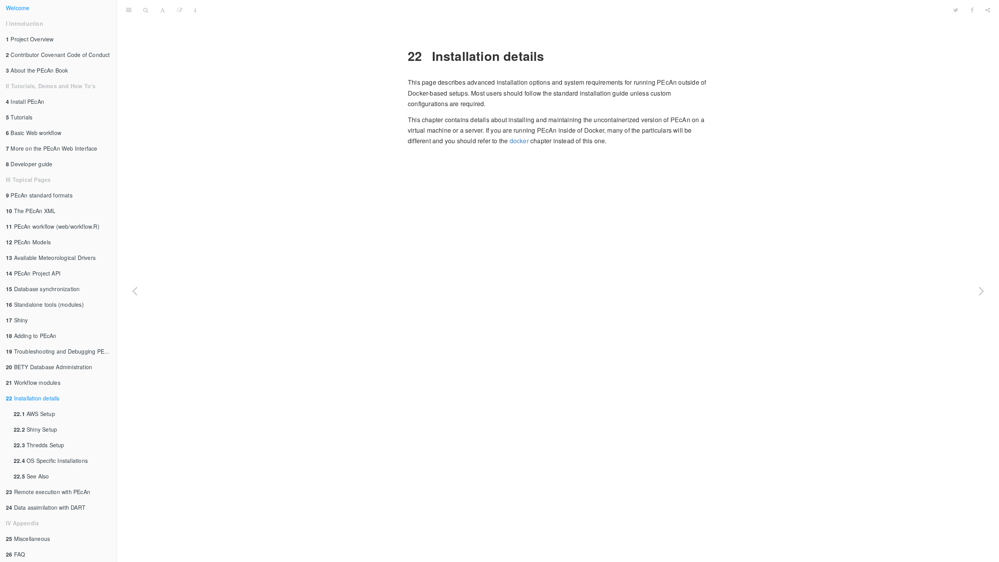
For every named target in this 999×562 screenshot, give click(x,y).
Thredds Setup (39, 445)
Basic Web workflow (33, 133)
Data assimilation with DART (45, 507)
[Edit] (179, 10)
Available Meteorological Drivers (51, 257)
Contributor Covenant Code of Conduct (58, 55)
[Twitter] (955, 10)
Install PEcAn (25, 101)
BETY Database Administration (49, 367)
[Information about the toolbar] (195, 10)
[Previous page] (134, 291)
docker (519, 140)
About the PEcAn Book (37, 70)
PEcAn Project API (33, 273)
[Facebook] (972, 10)
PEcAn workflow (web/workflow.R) (53, 226)
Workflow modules (33, 382)
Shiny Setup (35, 429)
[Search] (145, 10)
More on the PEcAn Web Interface (52, 148)
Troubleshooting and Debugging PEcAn (60, 351)
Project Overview (30, 39)
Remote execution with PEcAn (48, 492)
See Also (31, 476)
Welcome (17, 8)
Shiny (17, 320)
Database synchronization (43, 289)
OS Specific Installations (51, 460)
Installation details (33, 398)
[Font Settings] (162, 10)
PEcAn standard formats (39, 195)
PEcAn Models (28, 242)
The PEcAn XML (30, 211)
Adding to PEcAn (31, 336)
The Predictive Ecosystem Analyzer (575, 9)
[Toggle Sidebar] (128, 10)
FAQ (15, 554)
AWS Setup (34, 414)
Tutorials (19, 117)
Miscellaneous (28, 538)
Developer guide (29, 164)
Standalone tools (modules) (45, 304)
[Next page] (981, 291)
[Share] (987, 10)
